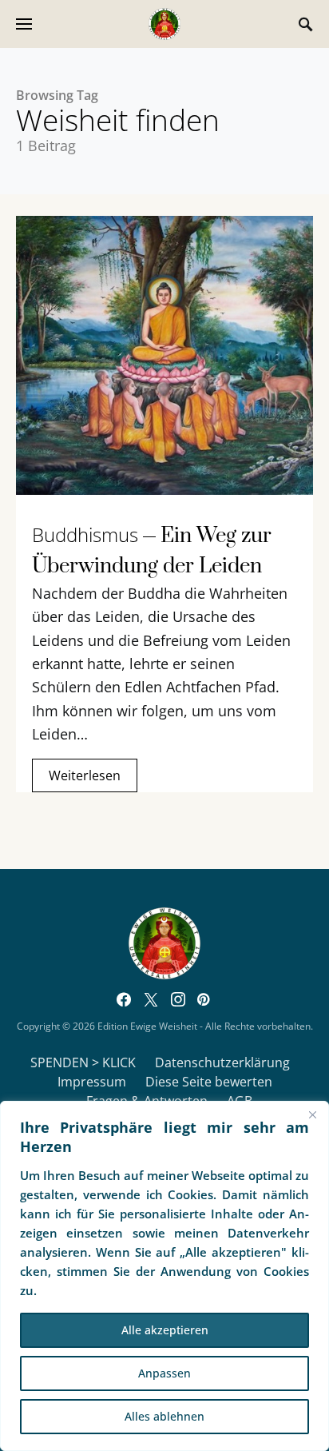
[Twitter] (151, 999)
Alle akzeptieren (164, 1329)
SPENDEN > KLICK (83, 1062)
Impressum (91, 1081)
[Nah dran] (312, 1114)
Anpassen (164, 1373)
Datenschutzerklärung (222, 1062)
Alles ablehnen (164, 1416)
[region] (164, 1276)
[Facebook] (124, 999)
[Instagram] (178, 999)
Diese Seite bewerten (208, 1081)
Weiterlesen (85, 775)
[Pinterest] (203, 999)
